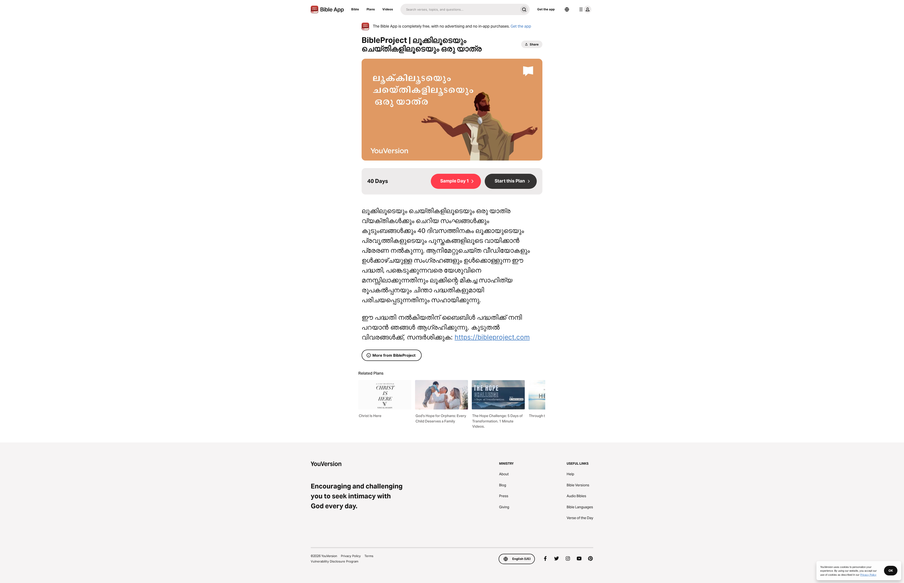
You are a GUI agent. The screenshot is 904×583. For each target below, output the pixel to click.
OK (890, 570)
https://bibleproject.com (492, 337)
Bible (355, 9)
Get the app (546, 9)
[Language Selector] (567, 9)
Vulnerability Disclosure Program (334, 561)
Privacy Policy (351, 556)
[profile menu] (584, 9)
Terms (368, 556)
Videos (387, 9)
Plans (371, 9)
